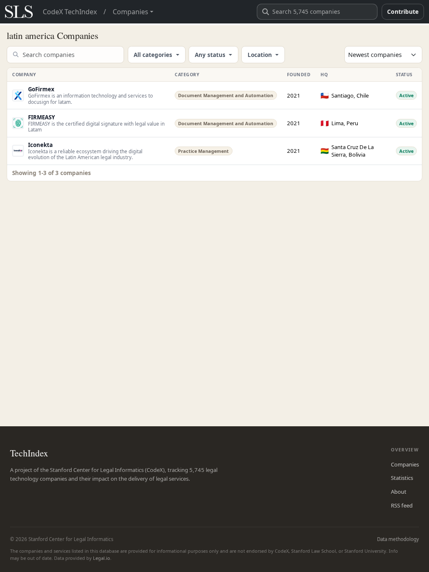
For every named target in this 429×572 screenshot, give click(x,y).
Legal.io (101, 558)
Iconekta (40, 145)
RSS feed (402, 505)
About (398, 491)
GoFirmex (41, 89)
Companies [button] (130, 11)
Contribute (403, 11)
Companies (405, 464)
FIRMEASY (41, 117)
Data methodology (398, 539)
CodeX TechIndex (70, 11)
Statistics (402, 478)
